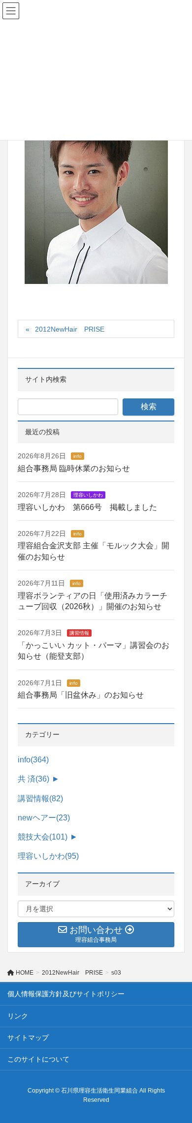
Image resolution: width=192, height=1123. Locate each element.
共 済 (33, 779)
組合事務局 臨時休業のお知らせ (74, 468)
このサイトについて (38, 1059)
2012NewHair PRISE (69, 329)
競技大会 (42, 837)
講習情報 (79, 633)
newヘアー (44, 818)
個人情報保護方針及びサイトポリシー (66, 994)
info (77, 456)
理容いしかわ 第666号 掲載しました (87, 507)
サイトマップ (28, 1037)
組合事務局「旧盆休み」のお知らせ (81, 695)
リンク (17, 1016)
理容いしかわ (88, 495)
